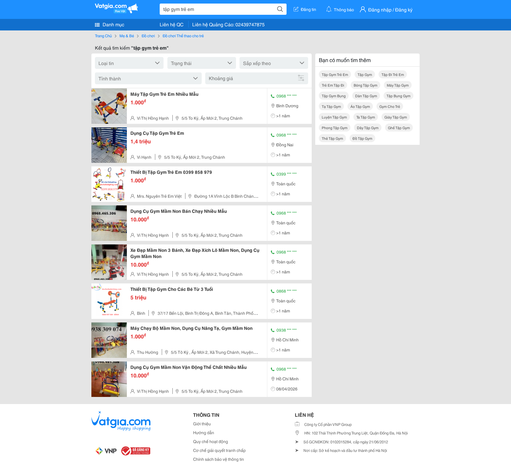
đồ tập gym (362, 138)
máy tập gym (398, 84)
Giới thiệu (202, 423)
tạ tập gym (331, 106)
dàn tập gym (366, 95)
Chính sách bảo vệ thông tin (218, 459)
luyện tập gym (334, 116)
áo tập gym (360, 106)
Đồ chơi (148, 35)
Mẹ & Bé (126, 35)
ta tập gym (365, 116)
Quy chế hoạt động (210, 441)
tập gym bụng (334, 95)
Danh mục (112, 24)
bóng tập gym (365, 84)
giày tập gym (395, 116)
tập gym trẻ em (335, 74)
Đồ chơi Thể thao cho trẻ (183, 35)
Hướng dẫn (203, 432)
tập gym (365, 74)
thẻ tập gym (332, 138)
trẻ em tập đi (333, 84)
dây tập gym (368, 127)
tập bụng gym (398, 95)
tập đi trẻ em (392, 74)
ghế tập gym (399, 127)
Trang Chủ (103, 35)
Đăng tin (308, 9)
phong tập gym (334, 127)
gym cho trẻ (389, 106)
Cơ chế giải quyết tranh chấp (219, 450)
